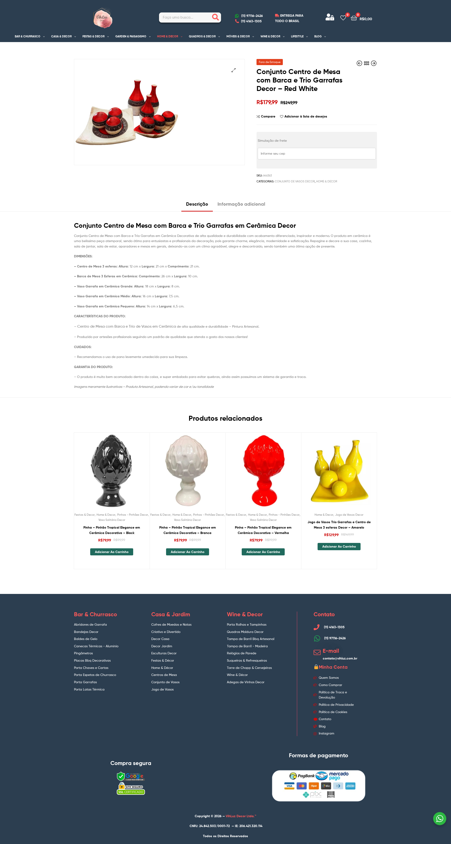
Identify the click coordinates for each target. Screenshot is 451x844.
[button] (233, 70)
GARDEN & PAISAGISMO (130, 36)
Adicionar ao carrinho (111, 552)
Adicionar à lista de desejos (305, 116)
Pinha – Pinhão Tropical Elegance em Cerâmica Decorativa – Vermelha (263, 530)
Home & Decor (326, 181)
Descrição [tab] (197, 204)
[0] (343, 17)
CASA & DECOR (61, 36)
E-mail (331, 651)
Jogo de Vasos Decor (349, 514)
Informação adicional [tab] (241, 204)
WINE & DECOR (270, 36)
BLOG (318, 36)
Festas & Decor (84, 514)
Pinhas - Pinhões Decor (132, 514)
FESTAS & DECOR (93, 36)
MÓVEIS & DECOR (238, 36)
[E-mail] (317, 652)
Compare (268, 116)
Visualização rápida (123, 474)
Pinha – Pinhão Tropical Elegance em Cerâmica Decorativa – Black (111, 530)
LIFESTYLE (297, 36)
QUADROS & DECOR (202, 36)
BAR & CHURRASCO (27, 36)
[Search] (215, 17)
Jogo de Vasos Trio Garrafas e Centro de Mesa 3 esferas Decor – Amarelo (339, 525)
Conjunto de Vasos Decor (295, 181)
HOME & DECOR (167, 36)
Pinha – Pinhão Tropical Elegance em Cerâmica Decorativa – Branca (187, 530)
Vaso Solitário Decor (111, 520)
